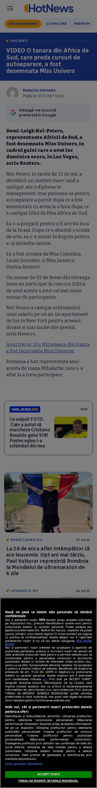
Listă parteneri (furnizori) (23, 764)
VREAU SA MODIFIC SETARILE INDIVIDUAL (48, 780)
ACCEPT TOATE (48, 774)
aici (44, 679)
